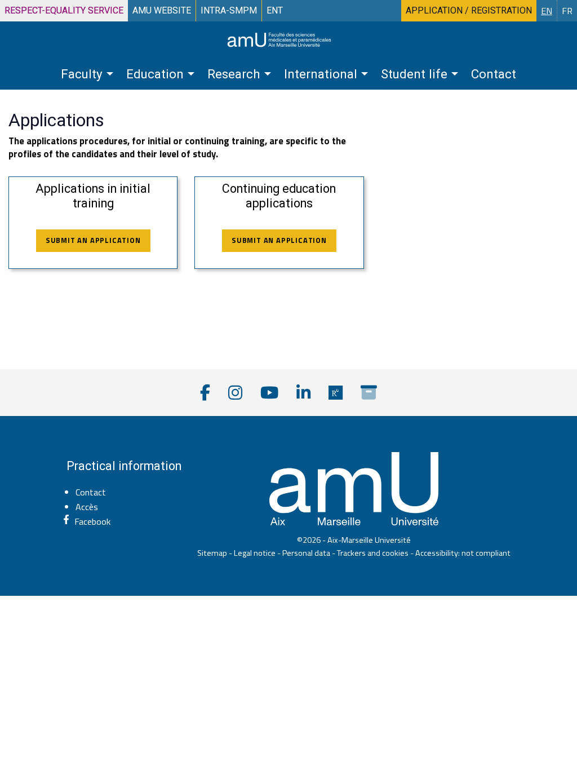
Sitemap (212, 553)
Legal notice (255, 553)
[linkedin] (303, 392)
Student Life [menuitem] (414, 74)
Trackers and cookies (373, 553)
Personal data (306, 553)
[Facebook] (205, 392)
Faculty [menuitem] (82, 74)
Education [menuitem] (155, 74)
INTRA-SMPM (229, 10)
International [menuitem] (320, 74)
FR (567, 10)
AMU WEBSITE (161, 10)
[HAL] (369, 392)
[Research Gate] (335, 392)
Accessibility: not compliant (463, 553)
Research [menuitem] (233, 74)
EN (546, 10)
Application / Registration (469, 10)
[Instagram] (235, 392)
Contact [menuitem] (493, 74)
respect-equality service (64, 10)
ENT (275, 10)
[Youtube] (269, 392)
